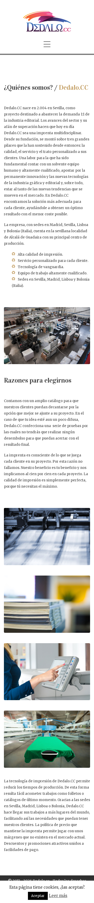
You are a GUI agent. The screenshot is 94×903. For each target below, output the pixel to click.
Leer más (58, 895)
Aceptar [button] (38, 896)
